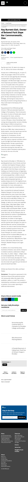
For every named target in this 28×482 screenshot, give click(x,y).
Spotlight (17, 442)
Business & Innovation (6, 437)
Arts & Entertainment (6, 435)
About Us (3, 456)
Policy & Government (6, 442)
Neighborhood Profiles (19, 450)
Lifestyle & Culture (5, 439)
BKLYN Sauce (18, 438)
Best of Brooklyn (18, 435)
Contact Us (3, 458)
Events (17, 445)
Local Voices (8, 23)
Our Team (3, 462)
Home (2, 23)
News (2, 433)
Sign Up (23, 310)
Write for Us (4, 463)
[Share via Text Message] (14, 52)
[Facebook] (10, 425)
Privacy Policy (4, 459)
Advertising (3, 465)
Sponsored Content (5, 466)
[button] (25, 3)
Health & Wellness (5, 438)
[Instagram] (14, 425)
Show (4, 364)
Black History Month (19, 437)
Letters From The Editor (20, 441)
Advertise (17, 447)
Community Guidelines (6, 460)
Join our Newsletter (14, 20)
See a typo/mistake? (6, 379)
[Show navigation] (3, 3)
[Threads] (17, 425)
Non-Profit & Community (7, 441)
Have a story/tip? (5, 382)
